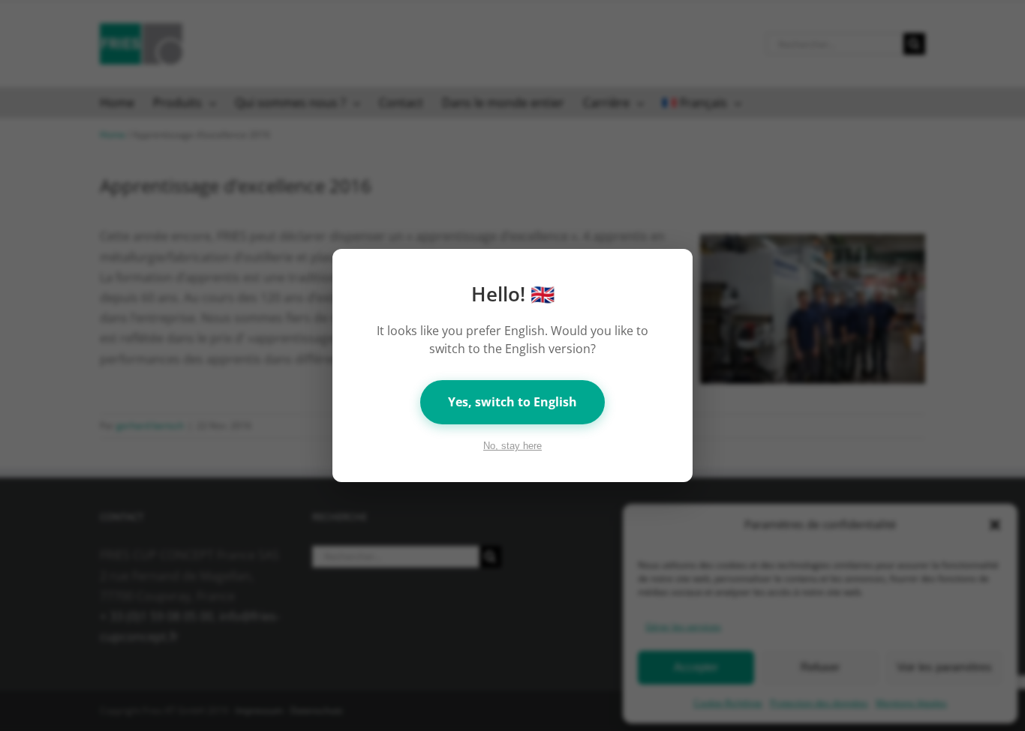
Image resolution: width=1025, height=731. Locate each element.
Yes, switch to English (512, 402)
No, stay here (512, 445)
